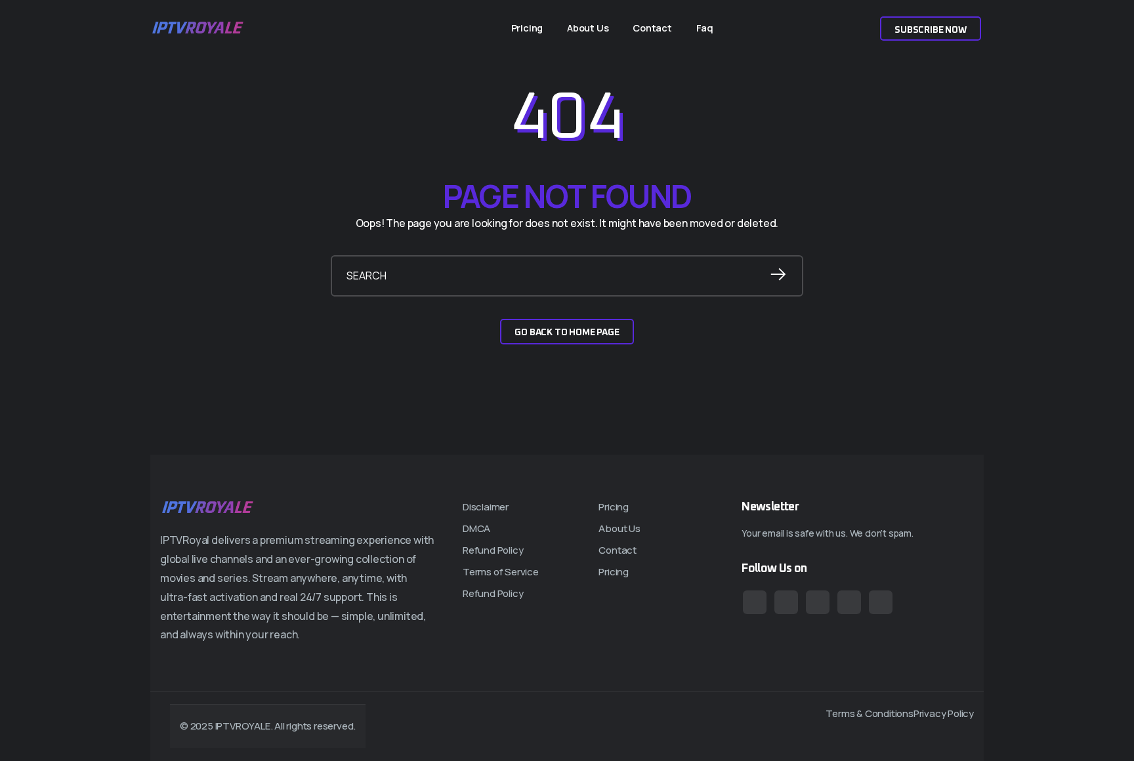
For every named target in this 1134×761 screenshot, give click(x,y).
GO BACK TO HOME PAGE (566, 332)
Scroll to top (27, 385)
